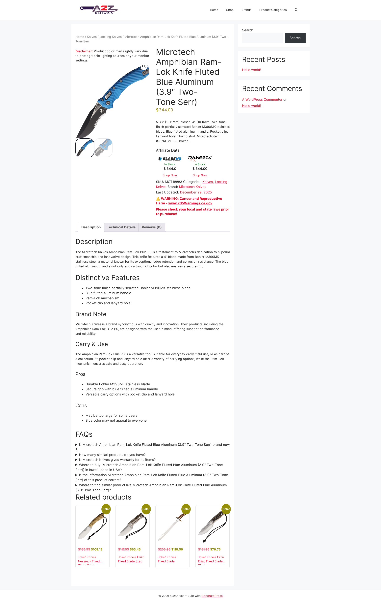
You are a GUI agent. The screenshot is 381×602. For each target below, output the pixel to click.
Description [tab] (91, 227)
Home (214, 10)
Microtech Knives (192, 187)
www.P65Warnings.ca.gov (190, 203)
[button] (296, 10)
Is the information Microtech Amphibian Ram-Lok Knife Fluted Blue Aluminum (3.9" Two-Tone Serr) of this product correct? (151, 477)
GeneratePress (212, 596)
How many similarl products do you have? (112, 455)
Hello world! (251, 70)
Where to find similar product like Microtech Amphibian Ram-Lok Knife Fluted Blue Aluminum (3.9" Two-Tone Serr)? (151, 487)
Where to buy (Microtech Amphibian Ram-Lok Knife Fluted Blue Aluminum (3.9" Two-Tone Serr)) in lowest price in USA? (149, 467)
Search (247, 30)
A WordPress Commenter (262, 99)
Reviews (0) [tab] (152, 227)
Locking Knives (110, 37)
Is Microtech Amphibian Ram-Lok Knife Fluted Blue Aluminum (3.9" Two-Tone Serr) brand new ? (152, 447)
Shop (230, 10)
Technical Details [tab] (121, 227)
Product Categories (273, 10)
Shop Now (170, 175)
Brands (246, 10)
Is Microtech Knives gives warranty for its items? (117, 460)
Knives (92, 37)
